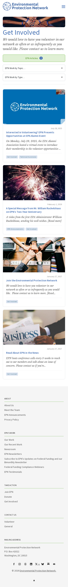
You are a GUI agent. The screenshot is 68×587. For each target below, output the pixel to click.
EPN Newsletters (13, 453)
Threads (25, 565)
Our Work (9, 439)
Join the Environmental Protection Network (31, 280)
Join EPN (8, 491)
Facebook (14, 565)
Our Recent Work (13, 444)
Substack (48, 565)
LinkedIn (31, 565)
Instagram (19, 565)
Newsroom (10, 449)
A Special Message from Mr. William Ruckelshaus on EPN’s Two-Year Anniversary (33, 210)
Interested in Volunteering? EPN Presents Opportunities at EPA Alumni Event (30, 134)
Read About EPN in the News (22, 352)
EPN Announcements (15, 229)
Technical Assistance (28, 157)
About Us (9, 405)
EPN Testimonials (13, 471)
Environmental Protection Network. (38, 570)
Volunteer (9, 521)
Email (54, 565)
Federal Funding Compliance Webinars (24, 467)
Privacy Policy (11, 419)
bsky (42, 565)
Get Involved (12, 157)
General (8, 526)
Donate (8, 496)
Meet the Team (12, 410)
